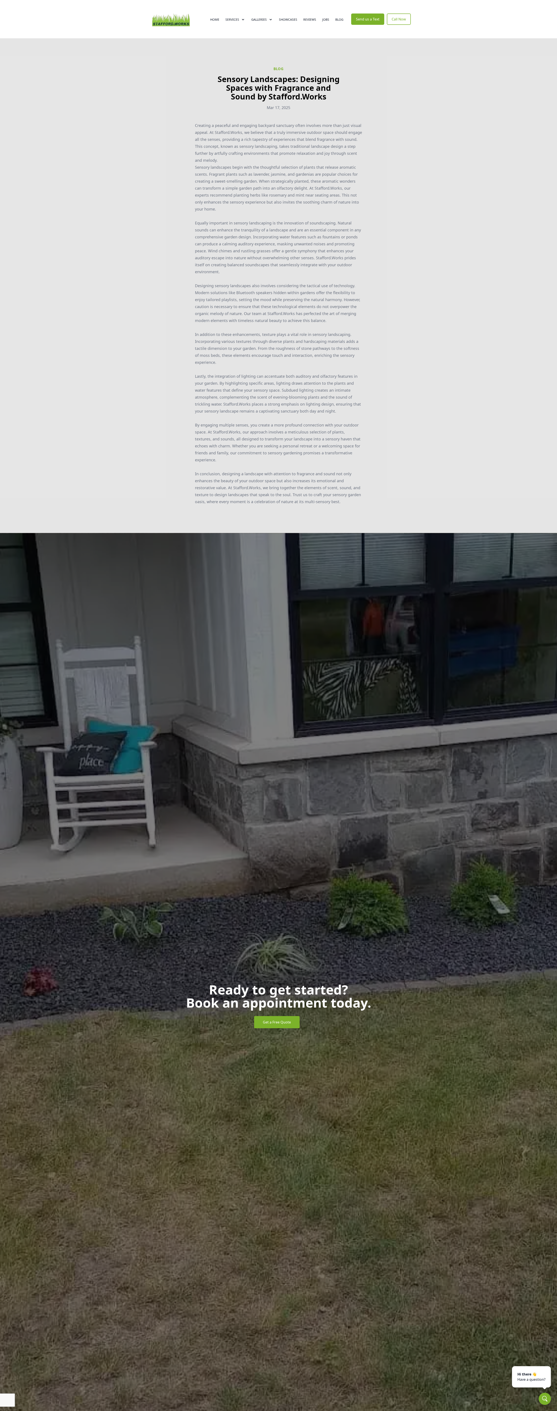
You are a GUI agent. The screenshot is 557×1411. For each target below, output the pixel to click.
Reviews (309, 19)
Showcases (288, 19)
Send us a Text (367, 19)
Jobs (325, 19)
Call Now (399, 19)
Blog (339, 19)
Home (214, 19)
